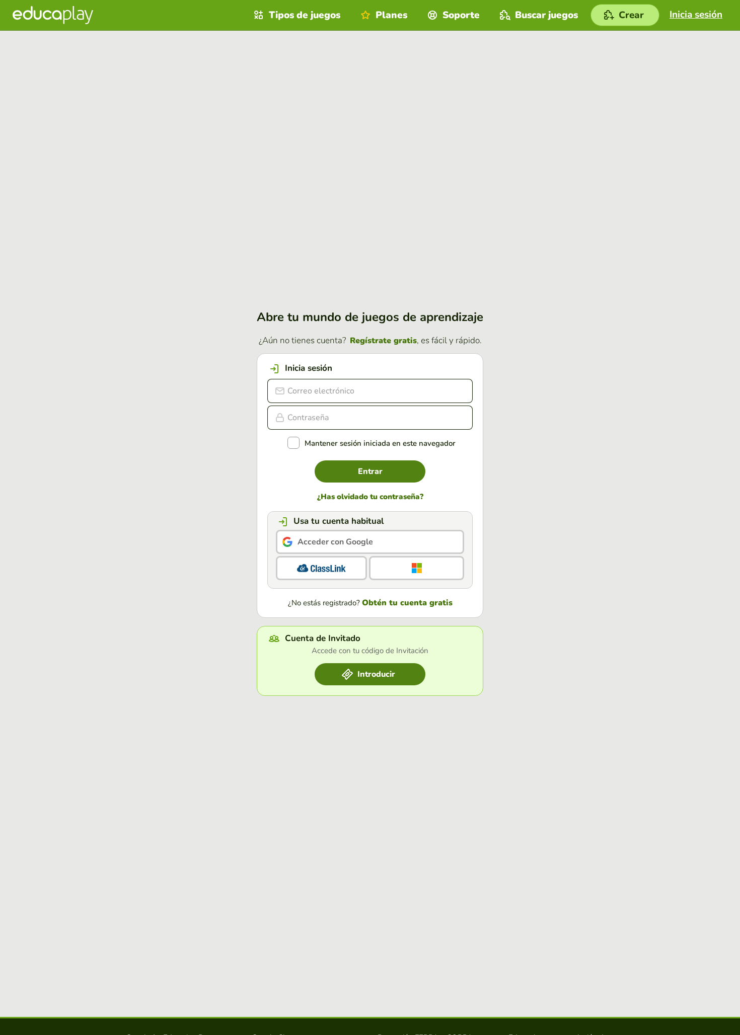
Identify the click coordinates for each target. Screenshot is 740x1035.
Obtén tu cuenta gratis (407, 603)
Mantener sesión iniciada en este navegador (380, 443)
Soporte (461, 15)
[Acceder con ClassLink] (321, 568)
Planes (391, 15)
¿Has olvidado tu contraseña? (370, 497)
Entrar (370, 471)
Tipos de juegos (304, 15)
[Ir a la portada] (53, 15)
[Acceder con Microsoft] (416, 568)
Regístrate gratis (383, 341)
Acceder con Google (335, 541)
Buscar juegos (546, 15)
